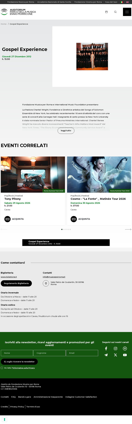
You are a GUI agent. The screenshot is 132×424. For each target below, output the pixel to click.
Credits (4, 406)
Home (3, 24)
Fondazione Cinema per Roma (88, 2)
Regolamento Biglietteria (16, 283)
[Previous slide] (4, 229)
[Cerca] (116, 12)
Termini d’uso (33, 406)
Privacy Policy (17, 406)
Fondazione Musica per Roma (20, 2)
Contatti (5, 396)
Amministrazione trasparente (48, 396)
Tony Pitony (12, 198)
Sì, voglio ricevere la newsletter (19, 362)
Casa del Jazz (111, 2)
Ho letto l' (19, 368)
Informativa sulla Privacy (24, 368)
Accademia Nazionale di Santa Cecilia (54, 2)
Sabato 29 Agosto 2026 (17, 203)
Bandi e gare (24, 396)
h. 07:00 (75, 206)
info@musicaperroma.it (54, 277)
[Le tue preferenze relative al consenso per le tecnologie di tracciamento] (4, 419)
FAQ (13, 396)
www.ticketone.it (9, 277)
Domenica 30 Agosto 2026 (85, 203)
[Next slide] (128, 229)
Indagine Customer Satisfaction (81, 396)
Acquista (18, 219)
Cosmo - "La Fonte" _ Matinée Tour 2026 (98, 198)
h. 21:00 (8, 206)
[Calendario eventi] (107, 12)
